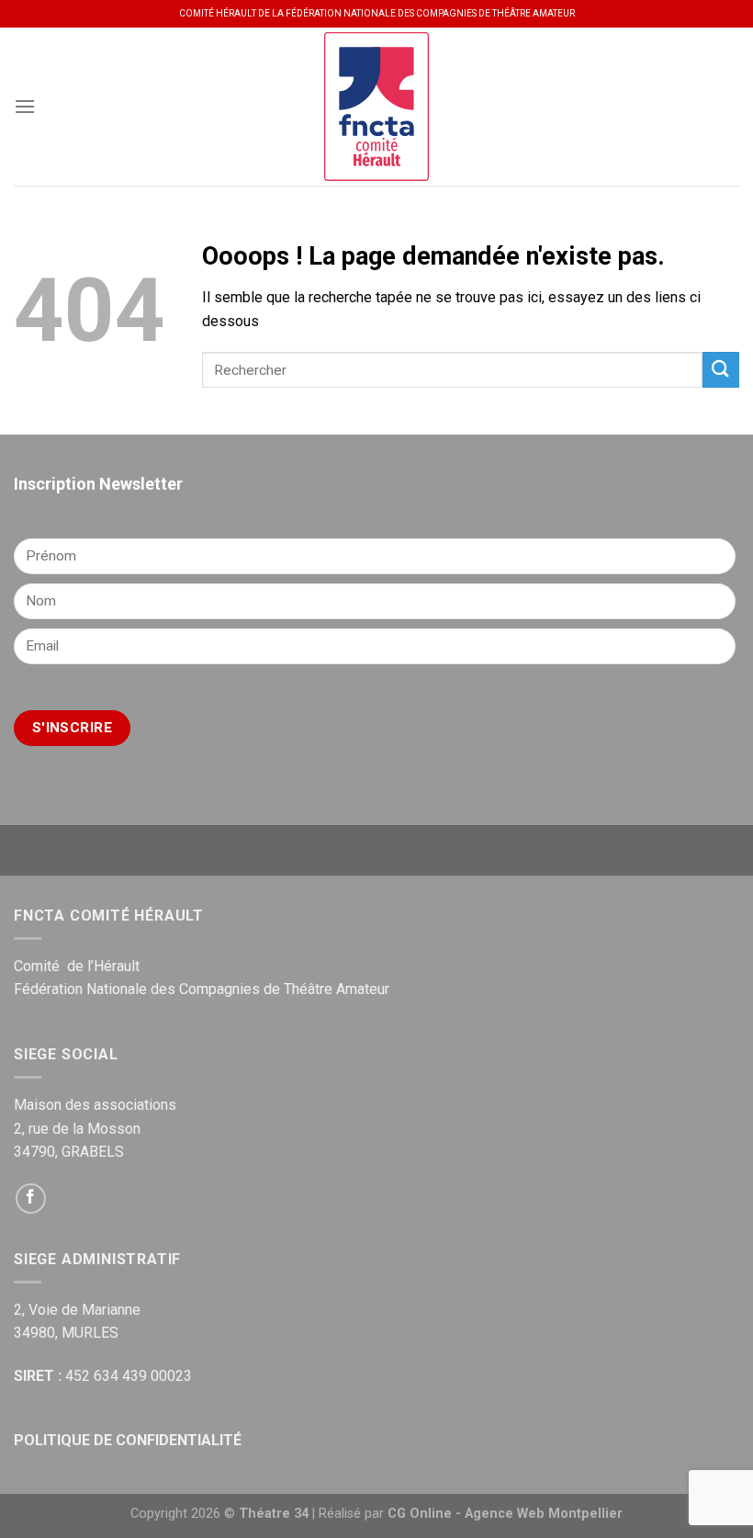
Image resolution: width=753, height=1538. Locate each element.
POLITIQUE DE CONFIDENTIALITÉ (128, 1440)
